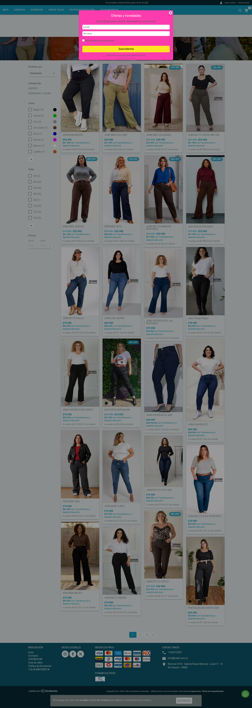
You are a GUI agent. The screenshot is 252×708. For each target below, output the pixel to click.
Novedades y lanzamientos (100, 40)
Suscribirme (126, 49)
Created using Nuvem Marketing (126, 58)
